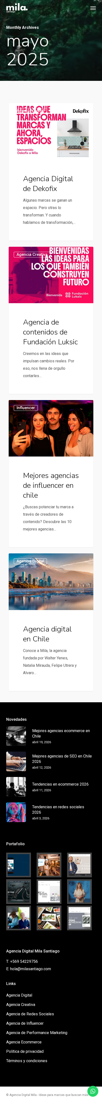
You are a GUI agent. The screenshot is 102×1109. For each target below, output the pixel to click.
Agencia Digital (19, 995)
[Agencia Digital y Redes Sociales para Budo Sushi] (51, 918)
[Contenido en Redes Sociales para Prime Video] (81, 891)
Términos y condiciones (26, 1060)
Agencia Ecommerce (24, 1042)
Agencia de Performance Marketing (36, 1032)
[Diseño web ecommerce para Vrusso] (81, 865)
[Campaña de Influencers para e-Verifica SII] (20, 865)
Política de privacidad (25, 1051)
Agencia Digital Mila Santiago (38, 108)
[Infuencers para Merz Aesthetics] (51, 865)
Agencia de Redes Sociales (30, 1014)
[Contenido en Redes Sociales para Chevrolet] (20, 918)
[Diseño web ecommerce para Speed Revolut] (20, 891)
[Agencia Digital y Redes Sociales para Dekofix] (51, 891)
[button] (93, 7)
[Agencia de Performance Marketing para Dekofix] (81, 918)
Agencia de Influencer (25, 1023)
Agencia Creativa (20, 1004)
